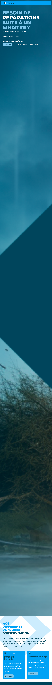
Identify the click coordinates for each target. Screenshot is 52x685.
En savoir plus (7, 44)
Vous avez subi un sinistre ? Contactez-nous (26, 44)
